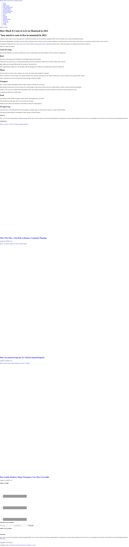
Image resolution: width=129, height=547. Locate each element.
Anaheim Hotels (7, 8)
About (4, 4)
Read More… (3, 538)
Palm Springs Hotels (8, 7)
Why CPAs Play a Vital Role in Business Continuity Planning (23, 238)
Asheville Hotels (7, 10)
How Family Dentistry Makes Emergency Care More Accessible (24, 477)
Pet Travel (5, 20)
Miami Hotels (6, 5)
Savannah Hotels (7, 12)
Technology (6, 22)
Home (4, 3)
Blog (4, 15)
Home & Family (7, 19)
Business (5, 18)
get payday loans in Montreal (44, 44)
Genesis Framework (20, 545)
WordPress (29, 545)
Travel (4, 14)
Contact (5, 24)
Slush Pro (12, 545)
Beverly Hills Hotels (8, 11)
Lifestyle (5, 16)
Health (4, 23)
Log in (34, 545)
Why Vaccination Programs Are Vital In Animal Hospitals (22, 358)
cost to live (24, 44)
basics (7, 110)
